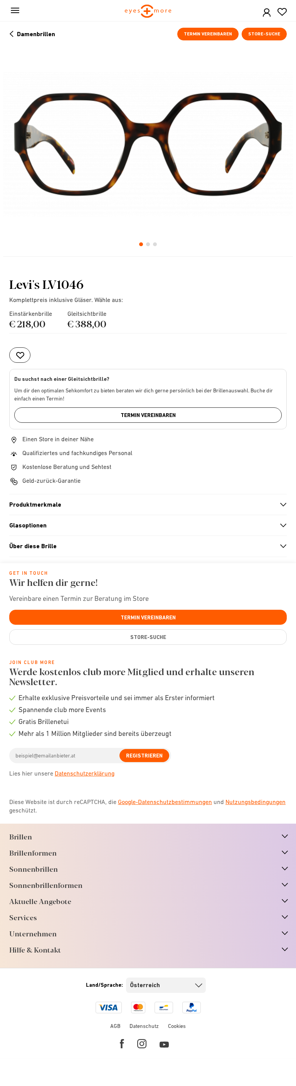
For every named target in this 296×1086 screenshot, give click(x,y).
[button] (266, 13)
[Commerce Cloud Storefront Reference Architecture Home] (148, 11)
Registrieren (144, 755)
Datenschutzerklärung (84, 773)
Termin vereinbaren (208, 34)
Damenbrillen (36, 34)
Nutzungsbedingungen (255, 801)
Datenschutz (144, 1026)
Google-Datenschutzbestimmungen (165, 801)
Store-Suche (264, 34)
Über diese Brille (144, 546)
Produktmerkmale (144, 505)
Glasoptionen (144, 525)
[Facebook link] (122, 1043)
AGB (115, 1026)
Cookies (177, 1026)
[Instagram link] (141, 1043)
